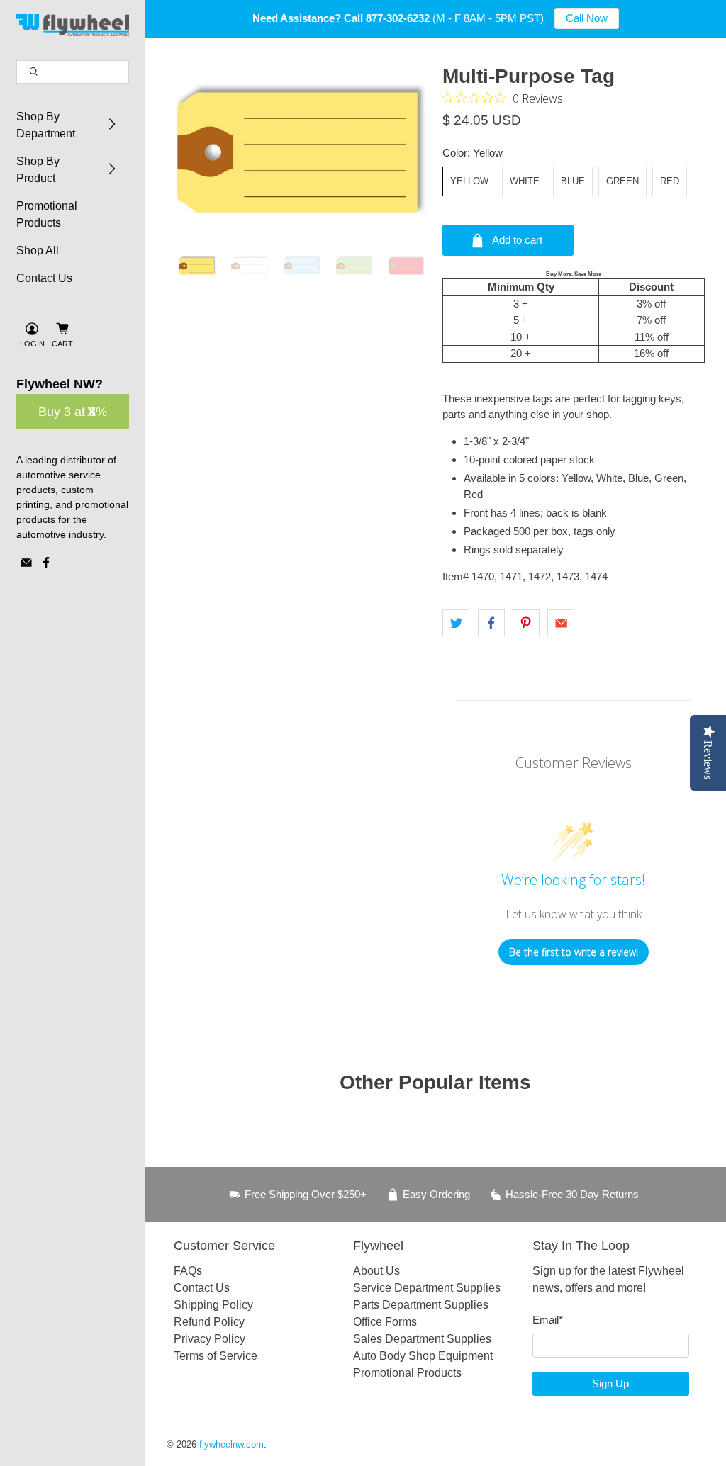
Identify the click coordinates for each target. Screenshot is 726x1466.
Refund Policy (209, 1322)
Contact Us (44, 278)
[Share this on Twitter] (455, 622)
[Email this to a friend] (560, 622)
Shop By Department (45, 125)
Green (622, 181)
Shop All (37, 250)
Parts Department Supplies (420, 1305)
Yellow (469, 181)
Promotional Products (46, 214)
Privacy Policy (209, 1339)
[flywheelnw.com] (73, 25)
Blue (573, 181)
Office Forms (385, 1322)
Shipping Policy (213, 1305)
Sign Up (610, 1383)
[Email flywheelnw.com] (26, 565)
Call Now (587, 18)
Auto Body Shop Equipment (423, 1356)
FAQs (188, 1271)
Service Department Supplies (427, 1288)
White (525, 181)
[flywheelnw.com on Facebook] (46, 565)
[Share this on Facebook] (491, 622)
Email (547, 1320)
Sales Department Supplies (422, 1339)
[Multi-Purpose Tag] (297, 152)
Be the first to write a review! (573, 952)
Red (669, 181)
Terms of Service (215, 1356)
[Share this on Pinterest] (526, 622)
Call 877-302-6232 (387, 18)
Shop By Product (38, 169)
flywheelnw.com (231, 1445)
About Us (376, 1271)
